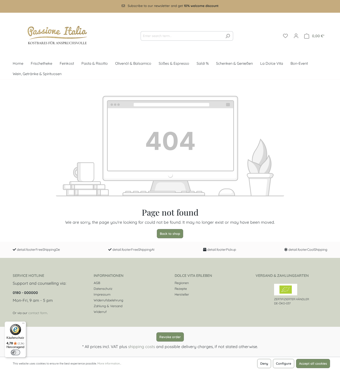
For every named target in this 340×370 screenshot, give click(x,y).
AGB (97, 283)
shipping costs (141, 346)
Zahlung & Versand (108, 306)
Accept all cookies (313, 363)
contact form (37, 313)
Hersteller (182, 294)
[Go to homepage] (53, 35)
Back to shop (170, 234)
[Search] (227, 36)
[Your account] (296, 35)
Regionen (182, 283)
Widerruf (100, 312)
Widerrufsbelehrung (108, 300)
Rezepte (181, 289)
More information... (109, 363)
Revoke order (170, 337)
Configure (283, 363)
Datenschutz (103, 289)
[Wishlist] (285, 35)
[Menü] (23, 324)
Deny (264, 363)
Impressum (102, 294)
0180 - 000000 (25, 292)
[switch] (15, 352)
